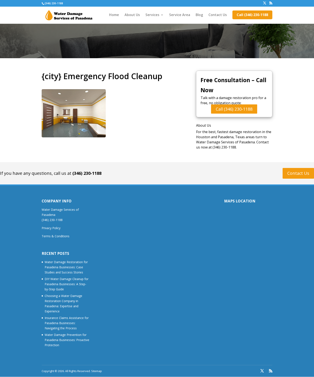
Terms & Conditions (55, 236)
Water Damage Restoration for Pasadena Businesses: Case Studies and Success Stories (66, 267)
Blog (199, 15)
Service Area (179, 15)
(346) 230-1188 (86, 173)
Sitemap (96, 371)
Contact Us (217, 15)
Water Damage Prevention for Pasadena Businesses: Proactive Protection (67, 340)
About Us (132, 15)
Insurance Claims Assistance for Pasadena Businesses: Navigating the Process (67, 323)
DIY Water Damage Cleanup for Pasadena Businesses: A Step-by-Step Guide (66, 284)
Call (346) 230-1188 (252, 14)
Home (114, 15)
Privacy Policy (51, 228)
